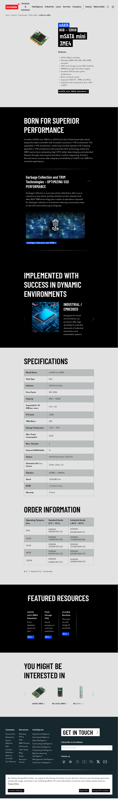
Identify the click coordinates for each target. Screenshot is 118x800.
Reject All (83, 791)
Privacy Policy (13, 784)
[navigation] (37, 7)
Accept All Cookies (100, 791)
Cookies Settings (15, 791)
